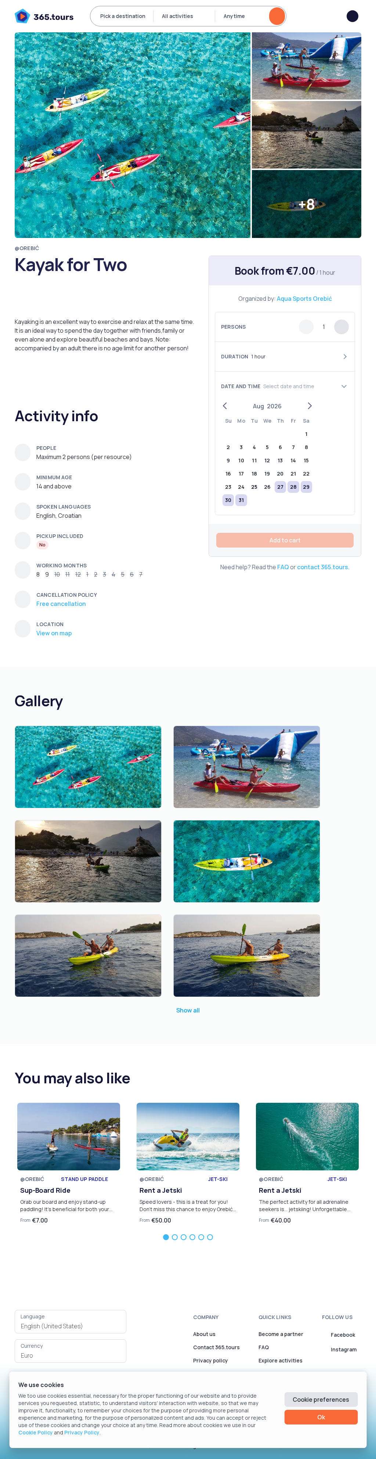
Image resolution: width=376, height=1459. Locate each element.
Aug (258, 406)
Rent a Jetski (161, 1190)
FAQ (283, 567)
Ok (321, 1417)
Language (33, 1316)
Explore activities (280, 1360)
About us (204, 1333)
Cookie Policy (35, 1432)
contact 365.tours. (323, 567)
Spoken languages (63, 506)
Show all (188, 1010)
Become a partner (280, 1333)
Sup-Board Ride (45, 1190)
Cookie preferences (321, 1399)
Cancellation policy (66, 594)
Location (50, 624)
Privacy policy (210, 1360)
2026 (274, 406)
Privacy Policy (82, 1432)
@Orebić (27, 248)
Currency (32, 1345)
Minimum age (54, 477)
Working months (61, 565)
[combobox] (70, 1326)
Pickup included (59, 535)
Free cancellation (61, 604)
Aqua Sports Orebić (304, 299)
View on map (54, 633)
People (46, 447)
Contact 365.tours (216, 1347)
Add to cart (285, 540)
